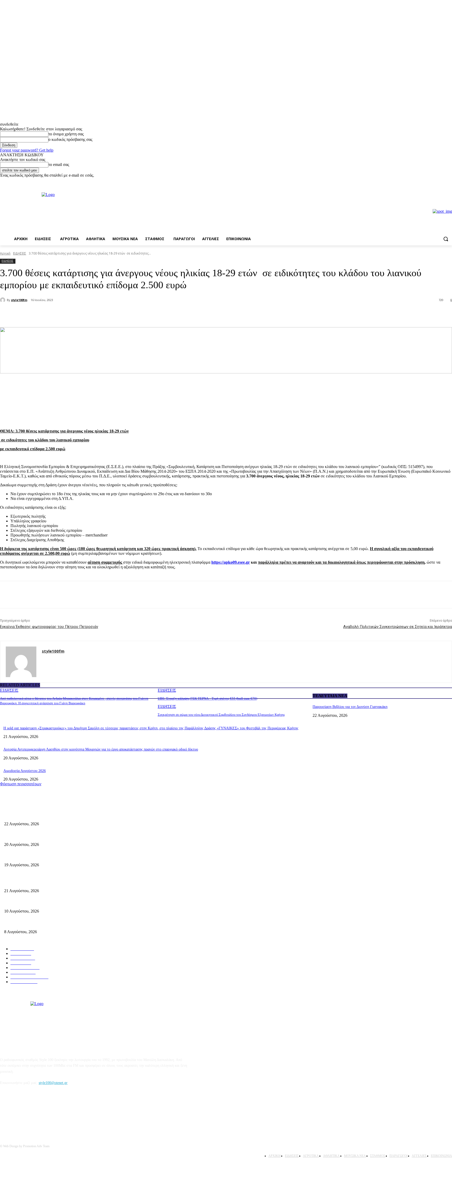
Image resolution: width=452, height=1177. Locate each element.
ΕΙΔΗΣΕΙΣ (19, 253)
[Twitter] (69, 314)
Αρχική (5, 253)
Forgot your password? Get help (26, 150)
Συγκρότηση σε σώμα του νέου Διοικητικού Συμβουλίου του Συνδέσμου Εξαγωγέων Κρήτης (221, 715)
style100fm (19, 300)
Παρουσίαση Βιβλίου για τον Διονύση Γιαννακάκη (350, 707)
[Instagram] (449, 181)
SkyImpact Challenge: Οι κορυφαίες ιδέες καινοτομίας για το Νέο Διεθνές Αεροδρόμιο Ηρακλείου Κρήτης (84, 903)
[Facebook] (442, 181)
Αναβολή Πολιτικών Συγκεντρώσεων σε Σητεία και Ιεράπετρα (397, 626)
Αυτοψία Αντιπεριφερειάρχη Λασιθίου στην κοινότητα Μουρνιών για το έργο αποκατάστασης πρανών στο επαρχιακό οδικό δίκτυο (100, 749)
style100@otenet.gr (53, 1083)
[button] (445, 239)
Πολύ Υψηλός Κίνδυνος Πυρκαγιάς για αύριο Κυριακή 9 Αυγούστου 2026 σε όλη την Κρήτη (73, 923)
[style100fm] (3, 300)
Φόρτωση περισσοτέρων (20, 784)
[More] (89, 313)
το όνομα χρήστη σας (66, 134)
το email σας (58, 164)
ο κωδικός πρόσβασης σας (70, 139)
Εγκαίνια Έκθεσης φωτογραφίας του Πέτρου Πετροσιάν (49, 626)
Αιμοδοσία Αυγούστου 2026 (24, 771)
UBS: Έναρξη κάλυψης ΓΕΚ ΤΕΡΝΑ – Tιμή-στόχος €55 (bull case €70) (207, 698)
